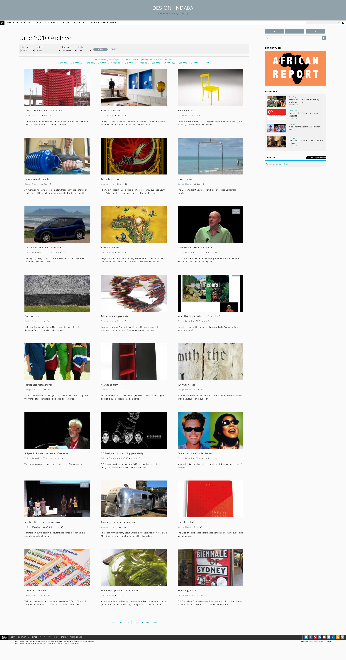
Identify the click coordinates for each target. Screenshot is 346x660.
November (160, 59)
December (169, 59)
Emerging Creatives (19, 23)
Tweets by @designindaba (277, 164)
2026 (61, 63)
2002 (190, 63)
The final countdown (35, 590)
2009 (153, 63)
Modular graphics (187, 590)
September (143, 59)
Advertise (32, 637)
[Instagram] (319, 637)
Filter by (24, 46)
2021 (88, 63)
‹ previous (121, 622)
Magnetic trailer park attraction (118, 521)
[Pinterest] (315, 637)
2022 (82, 63)
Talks (26, 252)
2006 (169, 63)
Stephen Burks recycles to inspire (42, 521)
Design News (31, 115)
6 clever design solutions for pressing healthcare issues (304, 100)
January (97, 59)
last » (155, 622)
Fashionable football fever (38, 384)
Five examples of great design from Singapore (303, 114)
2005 (174, 63)
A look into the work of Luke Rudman (304, 126)
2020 (93, 63)
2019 (99, 63)
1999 (201, 63)
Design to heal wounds (36, 179)
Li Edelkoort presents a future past (119, 590)
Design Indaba (313, 641)
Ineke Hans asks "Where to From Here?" (199, 316)
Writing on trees (186, 384)
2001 (196, 63)
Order (81, 46)
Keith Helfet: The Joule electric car (43, 247)
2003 (185, 63)
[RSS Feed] (338, 637)
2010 (147, 63)
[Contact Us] (342, 637)
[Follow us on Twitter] (274, 31)
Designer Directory (103, 23)
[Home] (173, 8)
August (135, 59)
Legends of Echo (110, 179)
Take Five (292, 97)
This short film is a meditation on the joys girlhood (306, 141)
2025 (66, 63)
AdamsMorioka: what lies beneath (196, 453)
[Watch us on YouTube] (324, 637)
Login (56, 637)
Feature (39, 46)
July (130, 59)
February (104, 59)
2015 (120, 63)
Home (2, 23)
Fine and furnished (111, 110)
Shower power (185, 179)
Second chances (186, 110)
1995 (207, 63)
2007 (163, 63)
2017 (109, 63)
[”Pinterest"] (315, 31)
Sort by (65, 46)
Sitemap (64, 637)
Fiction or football (110, 247)
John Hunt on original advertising (195, 247)
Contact (22, 637)
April (117, 59)
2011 (142, 63)
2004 (180, 63)
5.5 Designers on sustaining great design (122, 453)
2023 (77, 63)
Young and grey (109, 384)
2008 (158, 63)
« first (112, 622)
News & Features (47, 23)
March (111, 59)
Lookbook (293, 124)
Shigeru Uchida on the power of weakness (47, 453)
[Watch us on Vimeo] (328, 637)
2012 (136, 63)
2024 (71, 63)
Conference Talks (74, 23)
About (12, 637)
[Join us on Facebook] (294, 31)
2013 (131, 63)
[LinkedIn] (333, 637)
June (126, 59)
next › (148, 622)
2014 (126, 63)
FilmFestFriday (294, 137)
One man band (32, 316)
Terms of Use (76, 637)
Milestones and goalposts (114, 316)
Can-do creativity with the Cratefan (43, 110)
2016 (115, 63)
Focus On (293, 110)
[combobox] (323, 22)
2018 (104, 63)
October (152, 59)
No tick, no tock (186, 521)
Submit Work (45, 637)
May (121, 59)
